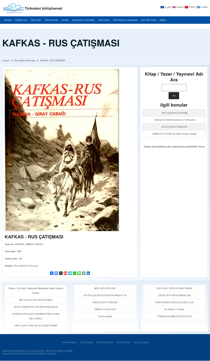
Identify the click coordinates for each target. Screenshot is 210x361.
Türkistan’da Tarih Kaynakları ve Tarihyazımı (174, 120)
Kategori (9, 265)
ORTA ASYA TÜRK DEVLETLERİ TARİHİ (35, 325)
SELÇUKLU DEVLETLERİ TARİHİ (174, 288)
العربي (167, 7)
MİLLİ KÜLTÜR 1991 (105, 288)
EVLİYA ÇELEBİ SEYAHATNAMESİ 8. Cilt (104, 295)
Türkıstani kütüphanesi (43, 8)
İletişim (201, 146)
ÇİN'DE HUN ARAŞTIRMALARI (174, 295)
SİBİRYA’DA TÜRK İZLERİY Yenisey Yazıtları (174, 134)
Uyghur (204, 7)
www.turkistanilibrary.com (16, 350)
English (179, 7)
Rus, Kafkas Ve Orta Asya (26, 265)
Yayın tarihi (10, 251)
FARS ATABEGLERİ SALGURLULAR (174, 302)
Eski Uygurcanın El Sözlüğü (174, 113)
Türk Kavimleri (105, 316)
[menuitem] (8, 20)
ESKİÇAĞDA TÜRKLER (105, 302)
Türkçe (191, 7)
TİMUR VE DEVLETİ (105, 309)
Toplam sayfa (11, 258)
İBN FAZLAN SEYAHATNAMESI (36, 300)
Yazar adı (9, 244)
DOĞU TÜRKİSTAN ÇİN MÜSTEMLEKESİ (36, 307)
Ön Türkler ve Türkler (174, 309)
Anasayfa (6, 60)
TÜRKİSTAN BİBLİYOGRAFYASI (174, 316)
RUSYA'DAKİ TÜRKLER (174, 127)
